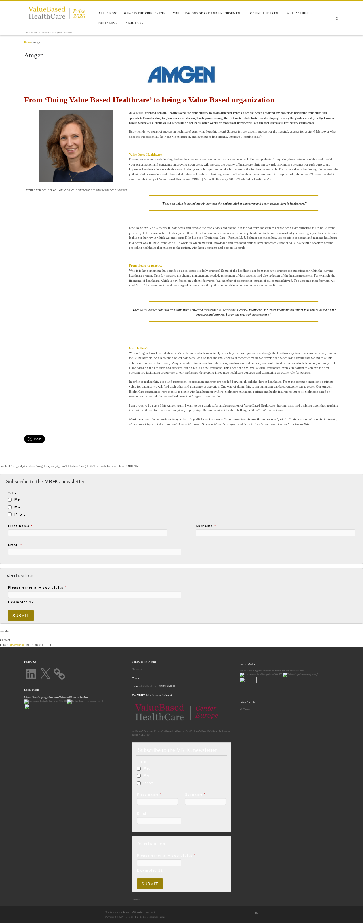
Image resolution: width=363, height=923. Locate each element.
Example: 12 (21, 602)
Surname (206, 526)
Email (15, 545)
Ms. (18, 507)
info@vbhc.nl (16, 645)
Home (27, 42)
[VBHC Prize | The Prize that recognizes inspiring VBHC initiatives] (57, 15)
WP (121, 917)
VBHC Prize (122, 912)
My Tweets (137, 668)
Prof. (20, 514)
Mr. (18, 500)
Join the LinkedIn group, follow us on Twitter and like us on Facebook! (272, 670)
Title (12, 493)
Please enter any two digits (37, 587)
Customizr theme (156, 917)
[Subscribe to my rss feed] (256, 913)
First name (20, 526)
